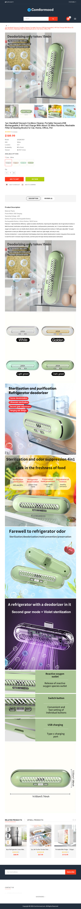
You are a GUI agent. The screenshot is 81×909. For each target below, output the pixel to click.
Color (10, 157)
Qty (6, 169)
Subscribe (70, 872)
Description (33, 198)
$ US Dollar (72, 2)
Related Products (13, 820)
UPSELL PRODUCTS (35, 820)
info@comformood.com (14, 893)
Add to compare (30, 184)
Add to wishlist (14, 184)
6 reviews (14, 132)
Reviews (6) (48, 198)
